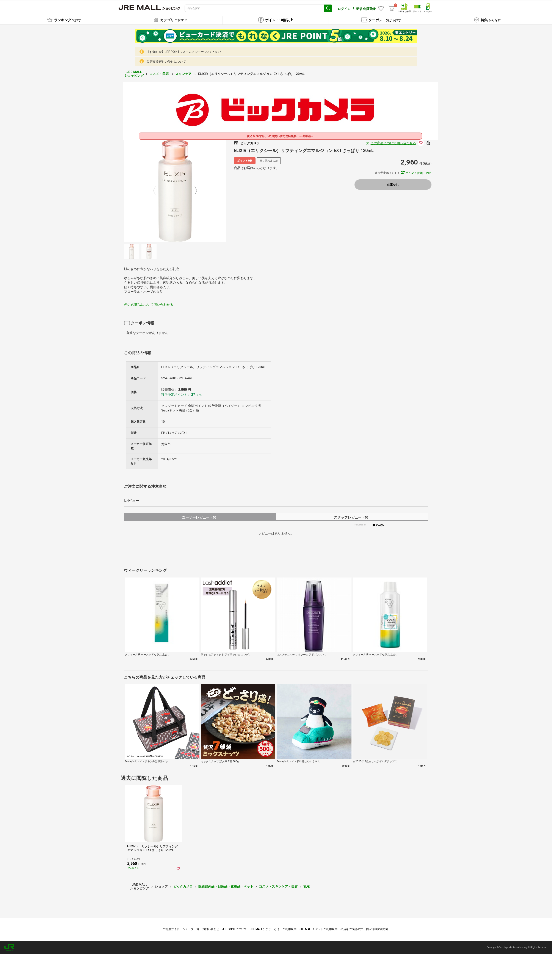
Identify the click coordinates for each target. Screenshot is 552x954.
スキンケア (183, 74)
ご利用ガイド (171, 929)
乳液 (306, 886)
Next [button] (193, 191)
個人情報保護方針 (377, 929)
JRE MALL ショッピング (134, 74)
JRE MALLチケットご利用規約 (318, 929)
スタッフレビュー (352, 517)
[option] (175, 191)
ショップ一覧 (190, 929)
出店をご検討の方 (351, 929)
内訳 (428, 172)
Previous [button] (157, 191)
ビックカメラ (183, 886)
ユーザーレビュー (200, 517)
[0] (392, 8)
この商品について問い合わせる (393, 143)
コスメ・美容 (159, 74)
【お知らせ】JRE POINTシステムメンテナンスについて (184, 52)
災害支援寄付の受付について (166, 61)
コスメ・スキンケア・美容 (278, 886)
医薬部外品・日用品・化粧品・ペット (225, 886)
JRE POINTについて (234, 929)
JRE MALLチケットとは (264, 929)
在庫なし (393, 184)
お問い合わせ (210, 929)
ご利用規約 (289, 929)
